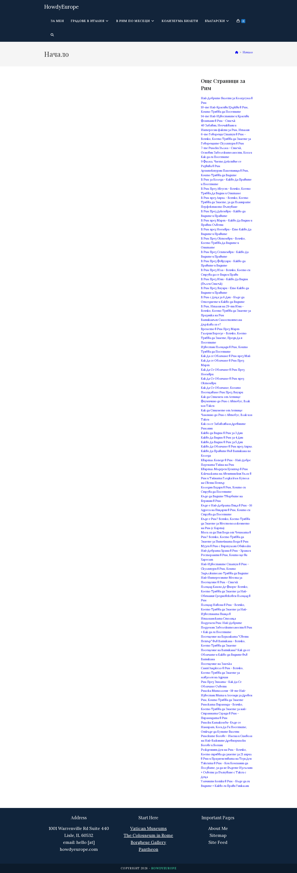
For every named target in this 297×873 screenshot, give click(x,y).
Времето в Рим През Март (220, 329)
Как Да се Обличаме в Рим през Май (225, 356)
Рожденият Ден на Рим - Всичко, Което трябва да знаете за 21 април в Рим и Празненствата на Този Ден (226, 754)
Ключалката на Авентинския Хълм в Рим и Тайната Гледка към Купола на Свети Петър (226, 478)
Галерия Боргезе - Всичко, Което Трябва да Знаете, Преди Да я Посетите (224, 338)
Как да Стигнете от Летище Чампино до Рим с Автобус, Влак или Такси (226, 415)
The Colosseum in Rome (148, 835)
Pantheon (148, 849)
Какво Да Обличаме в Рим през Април (226, 446)
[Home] (236, 52)
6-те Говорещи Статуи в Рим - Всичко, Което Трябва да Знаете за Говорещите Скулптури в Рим (226, 138)
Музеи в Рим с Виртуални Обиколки (226, 546)
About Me (218, 828)
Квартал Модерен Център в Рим (224, 469)
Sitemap (218, 835)
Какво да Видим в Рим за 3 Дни (222, 433)
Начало (248, 52)
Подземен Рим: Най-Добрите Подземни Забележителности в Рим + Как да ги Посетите (226, 627)
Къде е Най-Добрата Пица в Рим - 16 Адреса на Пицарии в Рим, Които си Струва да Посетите (226, 510)
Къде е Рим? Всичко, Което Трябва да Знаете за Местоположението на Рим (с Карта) (225, 523)
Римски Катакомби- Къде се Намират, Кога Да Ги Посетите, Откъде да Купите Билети (224, 727)
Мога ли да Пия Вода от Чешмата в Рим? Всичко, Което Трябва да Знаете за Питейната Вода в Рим (226, 537)
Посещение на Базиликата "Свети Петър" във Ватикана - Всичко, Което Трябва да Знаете (225, 641)
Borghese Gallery (148, 842)
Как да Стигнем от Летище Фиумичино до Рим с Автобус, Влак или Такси (225, 401)
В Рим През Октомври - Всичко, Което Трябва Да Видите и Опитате (223, 243)
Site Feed (218, 842)
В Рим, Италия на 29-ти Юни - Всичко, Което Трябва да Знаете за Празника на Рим (226, 311)
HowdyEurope (61, 6)
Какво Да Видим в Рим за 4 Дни (222, 437)
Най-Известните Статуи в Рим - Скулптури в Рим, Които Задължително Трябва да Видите (225, 568)
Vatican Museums (148, 828)
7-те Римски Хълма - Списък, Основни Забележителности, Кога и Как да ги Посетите (226, 152)
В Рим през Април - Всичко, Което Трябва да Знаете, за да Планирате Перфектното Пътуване (226, 202)
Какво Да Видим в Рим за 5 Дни (222, 442)
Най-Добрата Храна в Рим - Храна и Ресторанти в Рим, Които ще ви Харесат (226, 555)
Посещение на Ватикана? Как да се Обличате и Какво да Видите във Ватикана (225, 654)
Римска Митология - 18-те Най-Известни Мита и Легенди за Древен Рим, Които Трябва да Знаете (226, 695)
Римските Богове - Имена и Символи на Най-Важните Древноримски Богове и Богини (226, 740)
